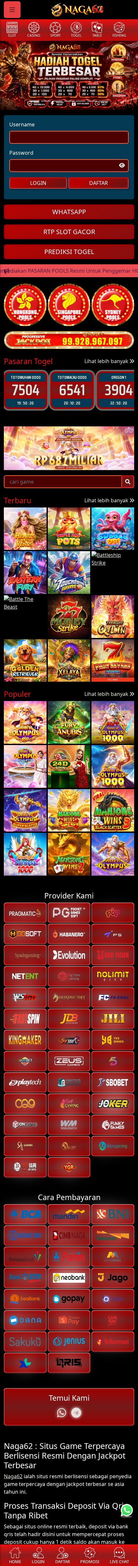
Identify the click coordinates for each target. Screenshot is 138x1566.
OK (69, 829)
